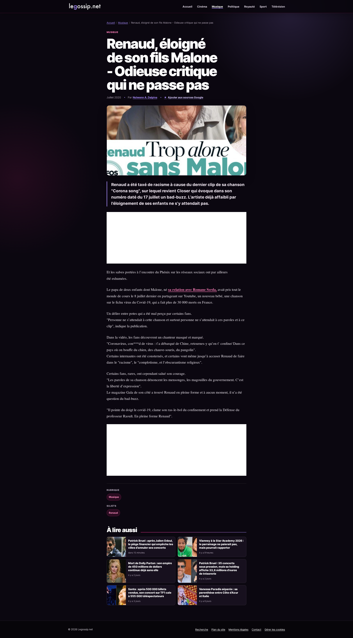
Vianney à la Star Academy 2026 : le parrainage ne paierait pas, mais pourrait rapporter (221, 544)
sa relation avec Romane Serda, (192, 289)
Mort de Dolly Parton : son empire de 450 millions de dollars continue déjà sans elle (150, 567)
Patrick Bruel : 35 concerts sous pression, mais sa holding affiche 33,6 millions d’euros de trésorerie (219, 568)
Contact (256, 629)
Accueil (187, 6)
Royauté (249, 6)
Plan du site (218, 629)
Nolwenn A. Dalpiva (145, 97)
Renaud (113, 512)
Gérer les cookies (275, 629)
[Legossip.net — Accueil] (84, 6)
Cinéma (202, 6)
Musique (217, 6)
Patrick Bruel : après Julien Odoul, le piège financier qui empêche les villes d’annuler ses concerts (150, 544)
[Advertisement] (176, 238)
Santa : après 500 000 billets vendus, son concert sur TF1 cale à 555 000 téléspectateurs (149, 593)
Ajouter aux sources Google (185, 97)
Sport (263, 6)
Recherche (201, 629)
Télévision (278, 6)
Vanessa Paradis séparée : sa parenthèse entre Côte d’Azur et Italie (218, 593)
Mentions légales (238, 629)
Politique (233, 6)
